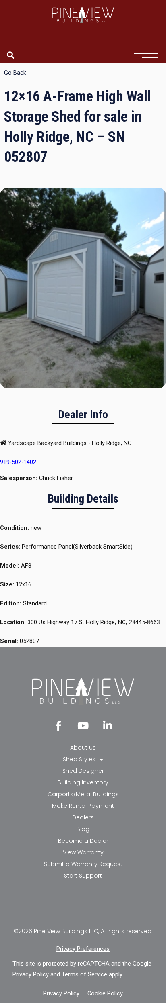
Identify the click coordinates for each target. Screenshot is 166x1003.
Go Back (15, 72)
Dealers (83, 817)
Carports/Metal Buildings (83, 794)
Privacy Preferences (83, 948)
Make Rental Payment (83, 806)
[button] (10, 54)
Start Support (83, 876)
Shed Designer (83, 771)
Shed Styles (79, 759)
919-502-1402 (18, 462)
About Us (83, 748)
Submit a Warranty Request (83, 864)
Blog (83, 829)
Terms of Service (84, 974)
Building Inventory (83, 782)
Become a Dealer (83, 841)
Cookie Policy (105, 993)
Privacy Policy (30, 974)
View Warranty (83, 852)
